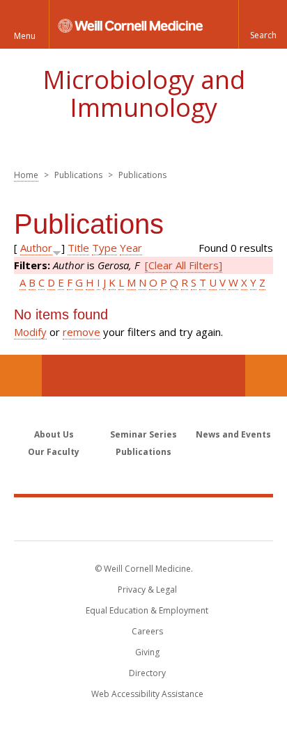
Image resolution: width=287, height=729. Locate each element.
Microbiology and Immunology (143, 94)
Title (78, 248)
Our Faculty (53, 452)
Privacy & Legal (147, 589)
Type (104, 248)
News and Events (233, 434)
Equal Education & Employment (147, 610)
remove (81, 332)
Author (36, 248)
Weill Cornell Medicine (143, 518)
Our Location (21, 375)
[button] (262, 24)
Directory (147, 673)
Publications (143, 452)
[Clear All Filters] (183, 265)
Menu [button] (25, 36)
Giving (147, 652)
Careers (147, 631)
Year (131, 248)
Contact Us (266, 375)
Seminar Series (143, 434)
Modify (30, 332)
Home (26, 175)
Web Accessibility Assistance (147, 694)
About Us (54, 434)
